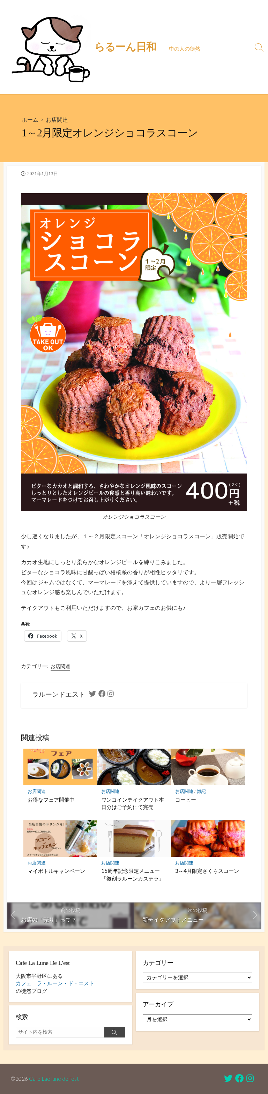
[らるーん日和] (50, 47)
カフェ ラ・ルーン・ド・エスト (55, 983)
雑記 (201, 791)
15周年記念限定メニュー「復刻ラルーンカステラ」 (132, 875)
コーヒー (185, 799)
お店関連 (57, 119)
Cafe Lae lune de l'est (54, 1079)
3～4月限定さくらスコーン (207, 871)
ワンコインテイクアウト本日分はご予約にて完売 (132, 803)
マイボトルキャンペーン (56, 871)
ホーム (30, 119)
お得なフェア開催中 (51, 799)
